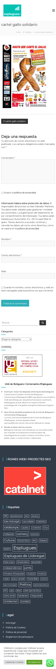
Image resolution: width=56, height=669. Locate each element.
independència (12, 568)
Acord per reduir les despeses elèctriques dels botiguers (29, 392)
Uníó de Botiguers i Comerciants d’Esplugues (28, 384)
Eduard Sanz (23, 541)
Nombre (6, 239)
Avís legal (10, 623)
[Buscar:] (20, 322)
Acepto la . (20, 192)
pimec (44, 579)
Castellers (41, 522)
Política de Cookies (15, 627)
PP (5, 590)
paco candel (18, 579)
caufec (25, 527)
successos (25, 601)
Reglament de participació (19, 636)
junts (28, 568)
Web (3, 271)
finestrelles (22, 562)
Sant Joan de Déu (32, 591)
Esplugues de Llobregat (24, 556)
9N (5, 516)
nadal (6, 579)
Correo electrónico (11, 255)
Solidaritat (10, 601)
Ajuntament (16, 516)
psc (11, 591)
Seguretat (36, 595)
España (7, 549)
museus (31, 574)
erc (34, 540)
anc (26, 516)
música (41, 573)
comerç (22, 534)
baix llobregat (11, 521)
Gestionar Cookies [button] (14, 662)
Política (25, 584)
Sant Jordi (9, 595)
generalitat (36, 562)
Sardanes (23, 595)
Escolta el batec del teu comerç (18, 427)
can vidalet (28, 521)
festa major (9, 562)
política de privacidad (25, 192)
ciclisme (36, 528)
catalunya (11, 527)
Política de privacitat (16, 632)
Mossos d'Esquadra (14, 573)
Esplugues (24, 547)
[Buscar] (42, 322)
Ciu (46, 527)
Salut (19, 591)
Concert (35, 534)
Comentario (8, 158)
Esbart (43, 540)
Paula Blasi (33, 579)
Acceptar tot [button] (34, 662)
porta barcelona (41, 585)
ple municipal (10, 585)
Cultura (9, 540)
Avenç (35, 516)
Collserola (8, 534)
